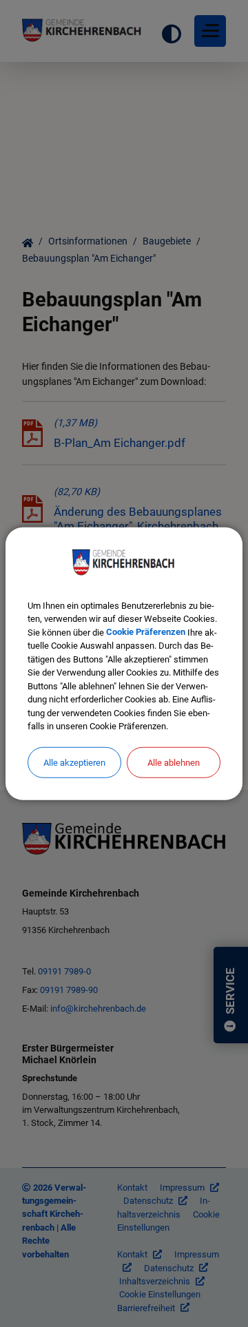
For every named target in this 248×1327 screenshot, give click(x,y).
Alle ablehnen (173, 762)
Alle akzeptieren (74, 762)
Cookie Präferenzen (145, 632)
